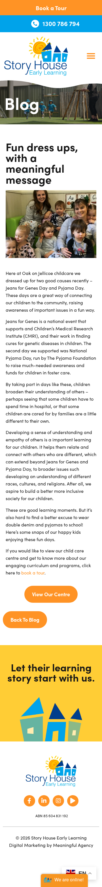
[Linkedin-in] (44, 800)
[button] (91, 56)
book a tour (32, 572)
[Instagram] (58, 800)
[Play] (72, 800)
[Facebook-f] (29, 800)
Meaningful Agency (73, 845)
